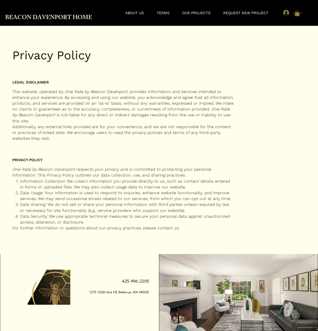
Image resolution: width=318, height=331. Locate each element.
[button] (297, 13)
